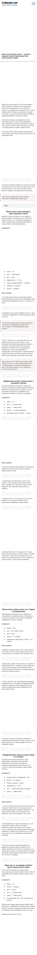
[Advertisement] (18, 29)
